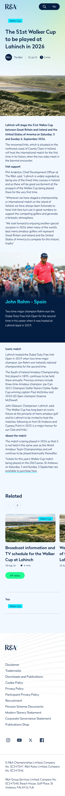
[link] (15, 575)
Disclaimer (12, 664)
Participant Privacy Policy (22, 694)
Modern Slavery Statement (23, 712)
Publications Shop (17, 724)
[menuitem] (11, 6)
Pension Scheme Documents (24, 706)
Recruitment (13, 700)
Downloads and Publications (24, 676)
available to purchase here (21, 470)
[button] (44, 7)
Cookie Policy (14, 682)
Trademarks (13, 670)
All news (15, 575)
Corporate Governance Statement (28, 718)
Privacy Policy (14, 688)
